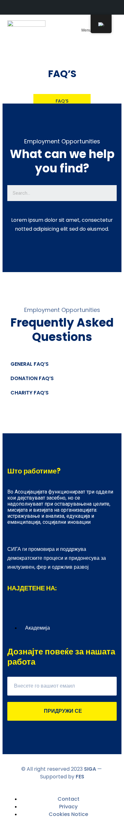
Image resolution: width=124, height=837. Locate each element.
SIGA (90, 769)
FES (80, 776)
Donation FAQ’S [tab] (32, 378)
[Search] (109, 193)
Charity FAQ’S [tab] (29, 392)
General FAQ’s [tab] (29, 364)
